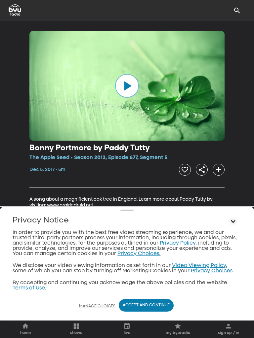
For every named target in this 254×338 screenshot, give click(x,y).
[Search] (237, 10)
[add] (219, 170)
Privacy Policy (177, 243)
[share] (202, 170)
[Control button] (233, 222)
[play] (127, 86)
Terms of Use (29, 288)
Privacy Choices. (138, 253)
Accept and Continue (146, 305)
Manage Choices (97, 306)
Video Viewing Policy (199, 265)
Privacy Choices (212, 271)
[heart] (185, 170)
